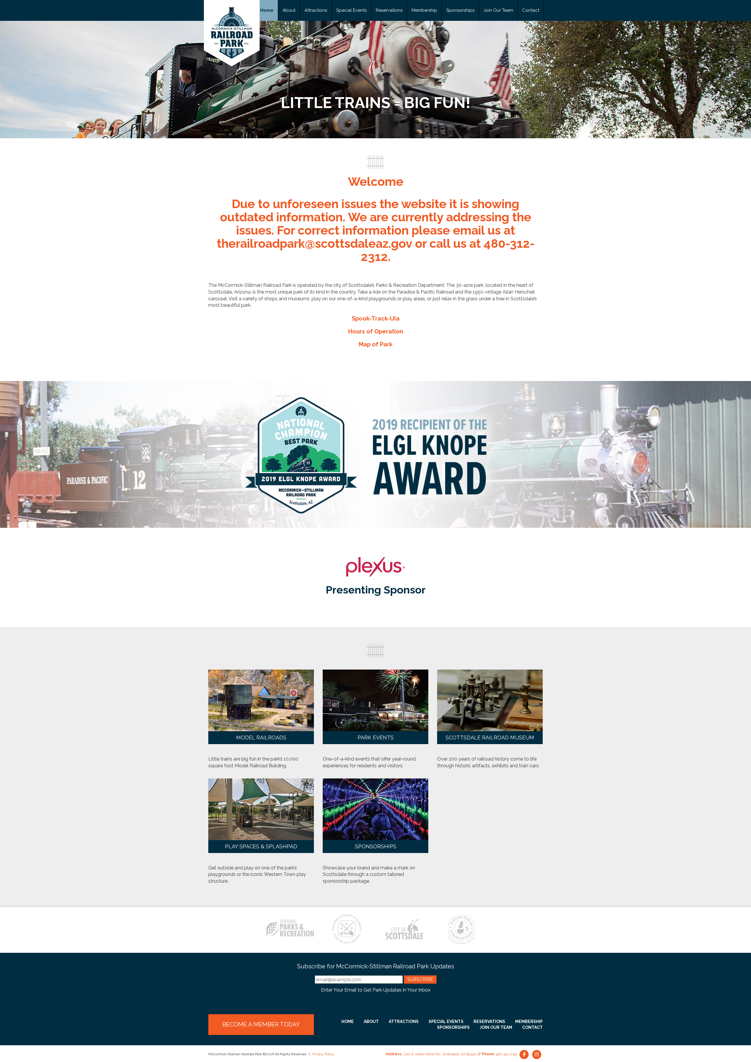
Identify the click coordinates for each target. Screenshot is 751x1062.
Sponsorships (460, 10)
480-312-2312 (506, 1054)
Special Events (351, 10)
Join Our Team (498, 10)
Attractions (316, 10)
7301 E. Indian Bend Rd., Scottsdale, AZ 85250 (439, 1054)
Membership (424, 10)
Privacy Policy (323, 1054)
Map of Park (376, 344)
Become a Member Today (261, 1024)
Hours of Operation (375, 331)
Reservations (389, 10)
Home (266, 10)
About (289, 10)
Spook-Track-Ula (376, 318)
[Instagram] (537, 1054)
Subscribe (420, 979)
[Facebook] (524, 1054)
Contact (530, 10)
